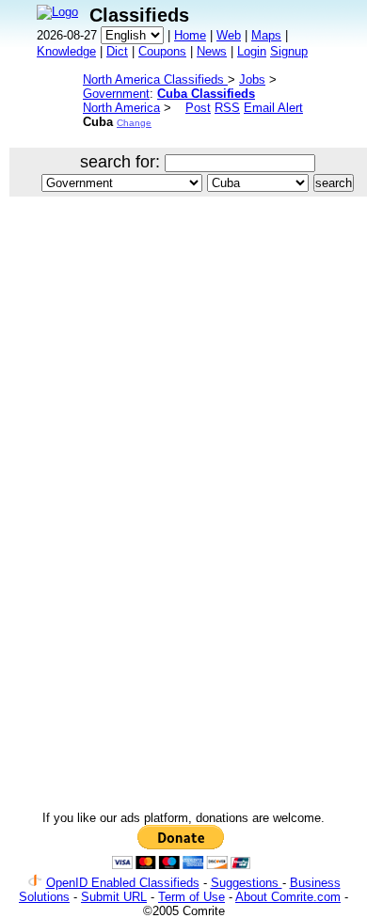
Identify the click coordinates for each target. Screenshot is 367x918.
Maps (266, 35)
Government (116, 94)
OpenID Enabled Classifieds (122, 883)
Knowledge (66, 51)
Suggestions (246, 883)
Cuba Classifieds (206, 94)
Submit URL (114, 897)
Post (198, 108)
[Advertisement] (183, 408)
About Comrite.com (288, 897)
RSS (227, 108)
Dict (117, 51)
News (212, 51)
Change (134, 123)
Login (251, 51)
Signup (289, 51)
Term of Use (191, 897)
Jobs (252, 79)
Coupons (162, 51)
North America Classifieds (155, 79)
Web (228, 35)
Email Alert (273, 108)
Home (190, 35)
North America (121, 108)
